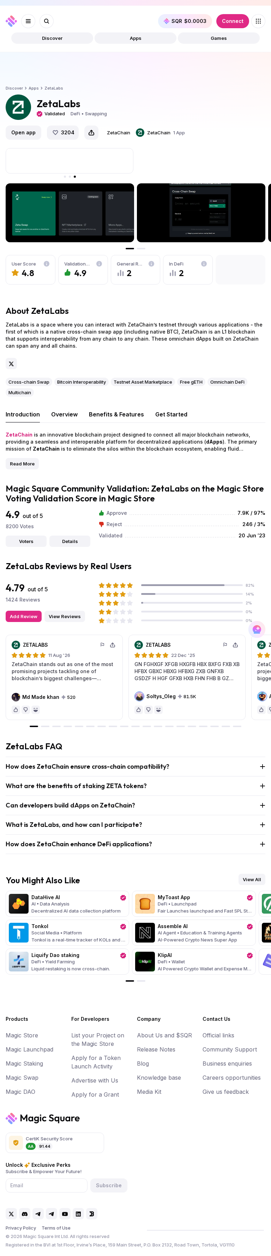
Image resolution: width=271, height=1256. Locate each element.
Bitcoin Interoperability (81, 382)
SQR (188, 21)
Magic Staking (24, 1063)
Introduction (23, 414)
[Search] (47, 21)
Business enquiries (227, 1063)
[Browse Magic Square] (258, 21)
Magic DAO (20, 1091)
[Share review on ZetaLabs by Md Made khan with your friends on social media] (112, 645)
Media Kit (149, 1091)
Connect (232, 21)
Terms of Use (56, 1228)
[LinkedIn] (78, 1213)
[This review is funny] (35, 710)
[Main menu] (28, 21)
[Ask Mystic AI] (256, 629)
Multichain (19, 392)
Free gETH (191, 382)
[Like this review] (16, 710)
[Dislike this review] (26, 710)
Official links (218, 1035)
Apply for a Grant (95, 1094)
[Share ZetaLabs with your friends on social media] (91, 133)
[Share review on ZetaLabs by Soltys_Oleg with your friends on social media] (235, 645)
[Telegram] (38, 1213)
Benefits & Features (116, 414)
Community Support (230, 1049)
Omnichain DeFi (227, 382)
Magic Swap (22, 1077)
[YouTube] (65, 1213)
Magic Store (22, 1035)
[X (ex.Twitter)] (11, 363)
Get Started (171, 414)
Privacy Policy (21, 1228)
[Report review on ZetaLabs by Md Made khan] (102, 645)
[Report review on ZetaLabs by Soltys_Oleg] (225, 645)
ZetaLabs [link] (53, 88)
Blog (143, 1063)
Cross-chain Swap (28, 382)
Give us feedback (226, 1091)
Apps (135, 38)
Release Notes (156, 1049)
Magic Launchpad (29, 1049)
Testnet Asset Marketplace (143, 382)
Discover (52, 38)
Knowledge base (159, 1077)
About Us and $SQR (164, 1035)
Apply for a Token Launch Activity (96, 1062)
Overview (64, 414)
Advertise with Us (94, 1080)
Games (219, 38)
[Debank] (91, 1213)
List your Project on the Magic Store (97, 1039)
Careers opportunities (232, 1077)
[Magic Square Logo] (11, 21)
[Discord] (24, 1213)
